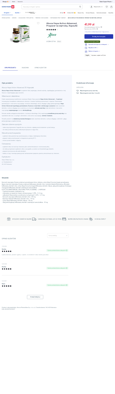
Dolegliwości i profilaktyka (26, 18)
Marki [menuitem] (13, 1)
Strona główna (6, 18)
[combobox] (52, 7)
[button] (30, 12)
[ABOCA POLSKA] (51, 35)
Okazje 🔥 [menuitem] (6, 1)
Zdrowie (14, 18)
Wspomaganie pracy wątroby (58, 18)
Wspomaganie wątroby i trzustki (90, 93)
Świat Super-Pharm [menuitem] (105, 1)
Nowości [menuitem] (20, 1)
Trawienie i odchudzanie (42, 18)
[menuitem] (7, 12)
